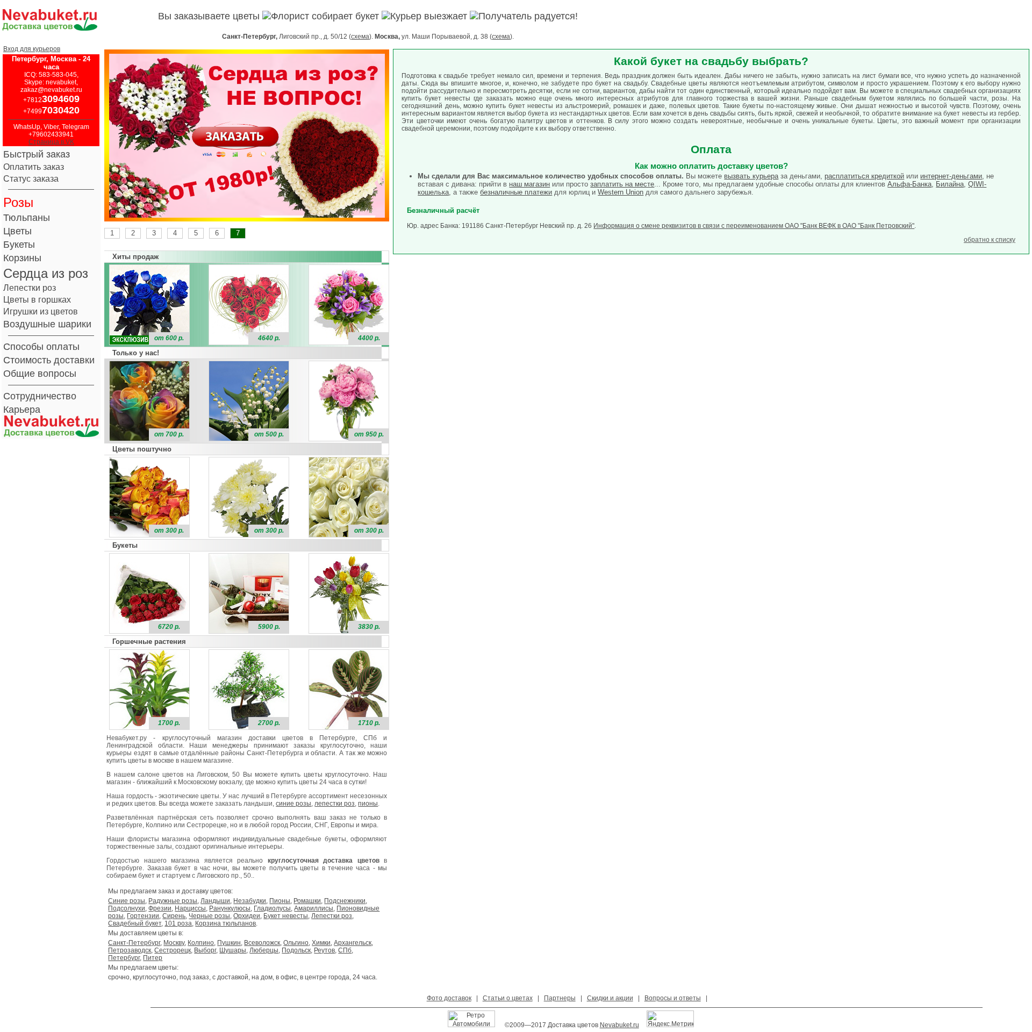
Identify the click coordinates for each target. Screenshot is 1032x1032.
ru (636, 1025)
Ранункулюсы (229, 908)
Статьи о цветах (508, 998)
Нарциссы (190, 908)
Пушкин (229, 943)
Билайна (950, 184)
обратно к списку (989, 239)
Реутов (324, 950)
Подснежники (345, 901)
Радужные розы (172, 901)
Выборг (205, 950)
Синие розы (126, 901)
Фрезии (159, 908)
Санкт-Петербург (134, 943)
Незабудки (249, 901)
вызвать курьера (751, 176)
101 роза (178, 923)
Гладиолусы (272, 908)
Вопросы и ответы (672, 998)
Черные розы (209, 916)
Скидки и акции (610, 998)
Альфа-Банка (909, 184)
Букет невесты (285, 916)
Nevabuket (616, 1025)
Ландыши (215, 901)
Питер (152, 958)
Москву (173, 943)
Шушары (232, 950)
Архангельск (352, 943)
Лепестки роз (331, 916)
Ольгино (296, 943)
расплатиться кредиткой (864, 176)
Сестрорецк (172, 950)
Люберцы (263, 950)
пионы (368, 803)
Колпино (201, 943)
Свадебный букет (134, 923)
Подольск (296, 950)
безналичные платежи (516, 192)
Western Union (620, 192)
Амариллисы (313, 908)
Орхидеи (246, 916)
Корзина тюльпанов (225, 923)
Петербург (124, 958)
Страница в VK (51, 142)
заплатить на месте (622, 184)
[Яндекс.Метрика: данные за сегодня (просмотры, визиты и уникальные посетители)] (670, 1018)
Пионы (279, 901)
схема (360, 36)
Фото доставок (449, 998)
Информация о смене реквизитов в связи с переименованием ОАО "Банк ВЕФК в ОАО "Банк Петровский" (753, 226)
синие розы (293, 803)
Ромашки (307, 901)
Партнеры (560, 998)
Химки (321, 943)
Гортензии (143, 916)
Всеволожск (262, 943)
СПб (345, 950)
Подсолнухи (126, 908)
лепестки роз (334, 803)
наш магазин (529, 184)
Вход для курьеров (31, 49)
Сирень (173, 916)
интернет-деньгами (951, 176)
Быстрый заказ (36, 154)
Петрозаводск (129, 950)
